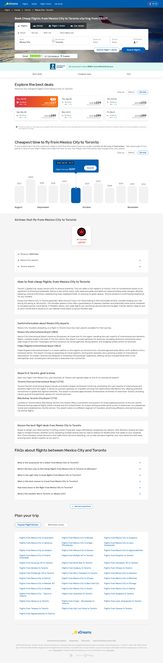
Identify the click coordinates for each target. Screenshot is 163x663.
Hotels (34, 4)
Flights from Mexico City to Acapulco (120, 538)
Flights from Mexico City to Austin (77, 588)
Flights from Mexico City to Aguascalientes (123, 550)
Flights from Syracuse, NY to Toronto (36, 563)
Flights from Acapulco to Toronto (119, 594)
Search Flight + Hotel (107, 50)
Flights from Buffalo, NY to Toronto (77, 555)
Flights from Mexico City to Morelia (77, 538)
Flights (25, 4)
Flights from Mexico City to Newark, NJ (36, 583)
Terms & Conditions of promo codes (104, 640)
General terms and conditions (56, 640)
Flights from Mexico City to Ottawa (77, 578)
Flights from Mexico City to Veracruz (35, 543)
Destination (59, 39)
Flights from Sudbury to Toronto (76, 568)
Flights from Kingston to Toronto (118, 555)
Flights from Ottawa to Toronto (118, 568)
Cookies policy (73, 640)
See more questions (83, 506)
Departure (97, 39)
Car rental (58, 4)
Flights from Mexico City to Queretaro (36, 538)
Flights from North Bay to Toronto (77, 563)
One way (142, 92)
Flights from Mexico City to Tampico (35, 550)
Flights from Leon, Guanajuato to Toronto (122, 601)
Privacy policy (85, 640)
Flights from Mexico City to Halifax (119, 588)
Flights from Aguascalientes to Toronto (37, 613)
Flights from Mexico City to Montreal (120, 578)
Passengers (137, 39)
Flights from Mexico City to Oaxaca (77, 550)
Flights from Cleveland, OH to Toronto (121, 563)
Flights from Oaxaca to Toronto (118, 608)
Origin (22, 39)
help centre (110, 650)
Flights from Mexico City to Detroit (35, 578)
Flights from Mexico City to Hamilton (120, 573)
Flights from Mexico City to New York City (80, 583)
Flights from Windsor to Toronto (33, 568)
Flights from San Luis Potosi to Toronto (79, 608)
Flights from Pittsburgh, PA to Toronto (36, 573)
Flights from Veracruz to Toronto (34, 601)
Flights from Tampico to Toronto (33, 608)
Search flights (133, 50)
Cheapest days (84, 74)
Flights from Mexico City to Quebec (35, 588)
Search (90, 168)
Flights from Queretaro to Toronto (77, 594)
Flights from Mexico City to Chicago (120, 583)
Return (115, 39)
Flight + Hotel (46, 4)
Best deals (37, 74)
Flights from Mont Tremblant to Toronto (79, 573)
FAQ (128, 74)
